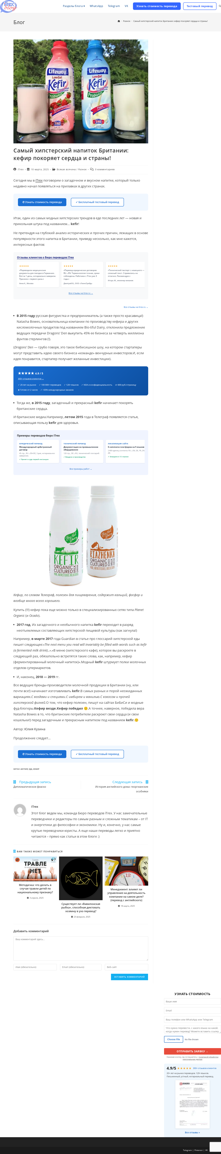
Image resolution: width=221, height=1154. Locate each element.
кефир (36, 769)
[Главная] (119, 21)
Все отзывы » (192, 1132)
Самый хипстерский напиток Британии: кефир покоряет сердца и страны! (170, 21)
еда (30, 769)
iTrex (21, 169)
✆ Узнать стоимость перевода (42, 202)
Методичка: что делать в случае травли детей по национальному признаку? (35, 888)
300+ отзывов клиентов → (31, 378)
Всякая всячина (66, 169)
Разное (82, 169)
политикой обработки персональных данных (200, 1058)
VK (206, 1150)
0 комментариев (105, 169)
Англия (24, 769)
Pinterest (198, 1150)
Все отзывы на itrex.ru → (81, 293)
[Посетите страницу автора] (19, 810)
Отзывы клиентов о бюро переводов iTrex (45, 257)
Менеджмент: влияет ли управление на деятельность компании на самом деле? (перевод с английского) (126, 895)
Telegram (187, 1150)
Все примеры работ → (81, 468)
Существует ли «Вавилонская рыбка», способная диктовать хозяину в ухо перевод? (80, 907)
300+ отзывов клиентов (204, 1068)
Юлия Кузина (34, 729)
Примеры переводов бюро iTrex (38, 435)
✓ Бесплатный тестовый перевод (97, 202)
